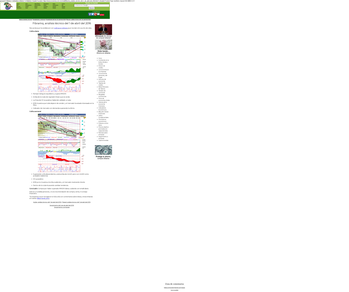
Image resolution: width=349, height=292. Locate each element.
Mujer (17, 5)
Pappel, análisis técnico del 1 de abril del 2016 (76, 202)
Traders (63, 7)
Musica (36, 6)
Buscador (18, 6)
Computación (55, 5)
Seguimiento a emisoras (39, 19)
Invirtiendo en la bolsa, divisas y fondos (104, 62)
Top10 (36, 7)
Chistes (27, 6)
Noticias (63, 6)
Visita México (37, 3)
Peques (54, 6)
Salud (54, 3)
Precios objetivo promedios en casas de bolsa (104, 129)
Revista (54, 7)
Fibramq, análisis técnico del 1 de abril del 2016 (78, 19)
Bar (62, 5)
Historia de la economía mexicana (103, 104)
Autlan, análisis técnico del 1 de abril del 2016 (47, 202)
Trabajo (18, 3)
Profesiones (18, 7)
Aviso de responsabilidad (174, 290)
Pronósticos (46, 3)
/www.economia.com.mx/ (25, 19)
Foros (26, 7)
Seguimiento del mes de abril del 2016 (56, 19)
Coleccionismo (38, 5)
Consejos (46, 6)
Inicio (100, 58)
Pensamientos (28, 5)
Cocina (63, 3)
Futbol (45, 5)
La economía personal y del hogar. (103, 75)
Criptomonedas (103, 140)
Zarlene (45, 7)
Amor (26, 3)
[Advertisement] (49, 15)
